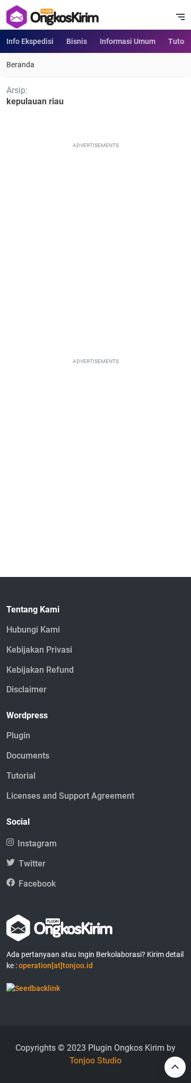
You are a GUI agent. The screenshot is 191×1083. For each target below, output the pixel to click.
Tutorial (21, 776)
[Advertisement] (95, 246)
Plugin (18, 735)
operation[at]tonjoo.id (56, 965)
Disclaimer (26, 689)
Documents (27, 756)
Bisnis (76, 41)
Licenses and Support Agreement (70, 796)
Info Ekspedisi (30, 41)
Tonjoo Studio (95, 1060)
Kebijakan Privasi (39, 650)
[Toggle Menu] (180, 17)
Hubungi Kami (33, 630)
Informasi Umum (127, 41)
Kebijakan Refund (40, 670)
